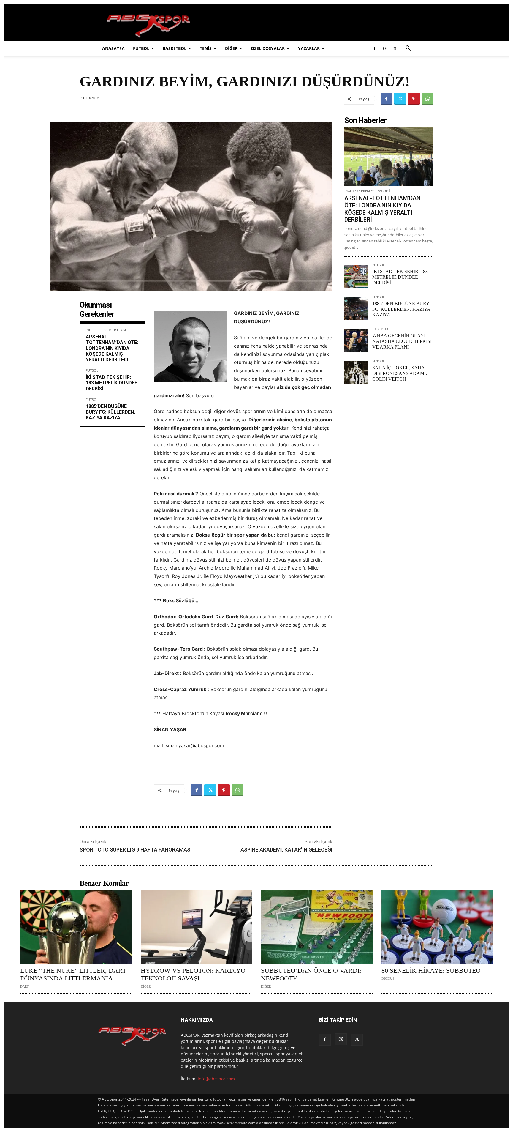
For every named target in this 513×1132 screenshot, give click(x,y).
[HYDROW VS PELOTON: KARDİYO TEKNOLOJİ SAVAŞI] (196, 927)
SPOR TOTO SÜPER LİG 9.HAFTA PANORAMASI (136, 849)
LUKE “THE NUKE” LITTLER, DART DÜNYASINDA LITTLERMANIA (73, 974)
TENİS (206, 48)
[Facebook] (374, 48)
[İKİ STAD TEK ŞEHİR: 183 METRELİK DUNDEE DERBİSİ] (356, 276)
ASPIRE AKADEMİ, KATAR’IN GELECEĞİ (286, 849)
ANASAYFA (113, 48)
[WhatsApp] (427, 99)
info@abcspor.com (216, 1078)
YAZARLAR (309, 48)
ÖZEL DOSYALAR (268, 48)
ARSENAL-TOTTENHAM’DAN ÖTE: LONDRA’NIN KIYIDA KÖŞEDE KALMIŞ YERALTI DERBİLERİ (112, 348)
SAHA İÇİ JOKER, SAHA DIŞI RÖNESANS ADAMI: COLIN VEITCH (399, 373)
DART (24, 986)
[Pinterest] (414, 99)
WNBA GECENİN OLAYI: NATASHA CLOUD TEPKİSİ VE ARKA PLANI (402, 341)
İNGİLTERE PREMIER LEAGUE (107, 330)
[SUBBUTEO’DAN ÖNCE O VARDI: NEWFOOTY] (317, 927)
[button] (408, 49)
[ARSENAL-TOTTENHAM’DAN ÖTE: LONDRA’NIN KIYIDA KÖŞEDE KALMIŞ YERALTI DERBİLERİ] (388, 156)
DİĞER (231, 48)
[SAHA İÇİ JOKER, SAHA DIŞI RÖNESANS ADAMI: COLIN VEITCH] (356, 372)
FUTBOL (141, 48)
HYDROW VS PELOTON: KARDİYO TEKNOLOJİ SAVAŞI (193, 974)
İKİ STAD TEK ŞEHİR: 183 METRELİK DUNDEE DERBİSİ (111, 382)
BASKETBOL (174, 48)
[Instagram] (384, 48)
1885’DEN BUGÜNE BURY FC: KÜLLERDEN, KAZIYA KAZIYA (110, 411)
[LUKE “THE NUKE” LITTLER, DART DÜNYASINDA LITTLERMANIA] (76, 927)
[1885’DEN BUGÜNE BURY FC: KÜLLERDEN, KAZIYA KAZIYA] (356, 308)
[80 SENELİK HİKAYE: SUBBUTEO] (437, 927)
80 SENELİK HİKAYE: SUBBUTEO (431, 970)
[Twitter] (394, 48)
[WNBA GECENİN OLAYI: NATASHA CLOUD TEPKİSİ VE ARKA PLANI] (356, 340)
